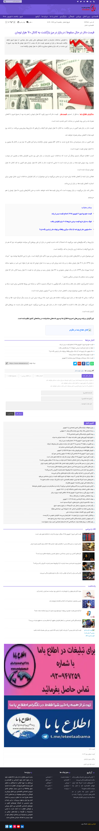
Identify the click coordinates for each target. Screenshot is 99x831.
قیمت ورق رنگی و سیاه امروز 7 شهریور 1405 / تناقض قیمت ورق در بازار (72, 492)
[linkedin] (91, 1)
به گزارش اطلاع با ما (87, 114)
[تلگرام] (78, 1)
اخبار (86, 25)
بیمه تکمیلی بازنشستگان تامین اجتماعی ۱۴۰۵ (80, 434)
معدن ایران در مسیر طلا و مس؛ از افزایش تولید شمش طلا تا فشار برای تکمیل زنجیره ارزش (67, 463)
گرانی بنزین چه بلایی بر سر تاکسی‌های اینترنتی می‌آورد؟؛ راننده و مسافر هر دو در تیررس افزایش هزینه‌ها (62, 486)
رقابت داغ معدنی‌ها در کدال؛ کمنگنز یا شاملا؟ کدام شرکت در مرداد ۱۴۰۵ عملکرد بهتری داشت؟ (66, 460)
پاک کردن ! (10, 414)
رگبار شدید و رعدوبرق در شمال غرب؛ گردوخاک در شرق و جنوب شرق (73, 505)
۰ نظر (30, 22)
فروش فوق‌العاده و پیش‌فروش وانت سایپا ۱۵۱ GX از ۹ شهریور (75, 450)
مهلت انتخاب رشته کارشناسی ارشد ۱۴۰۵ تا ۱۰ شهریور (78, 499)
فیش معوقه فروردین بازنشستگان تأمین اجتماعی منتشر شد (76, 447)
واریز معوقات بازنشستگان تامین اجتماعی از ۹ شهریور (78, 428)
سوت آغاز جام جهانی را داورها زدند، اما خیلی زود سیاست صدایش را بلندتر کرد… (58, 591)
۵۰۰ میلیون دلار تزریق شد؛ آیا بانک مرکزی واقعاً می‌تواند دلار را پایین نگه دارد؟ (65, 229)
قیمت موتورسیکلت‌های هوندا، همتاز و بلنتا (81, 354)
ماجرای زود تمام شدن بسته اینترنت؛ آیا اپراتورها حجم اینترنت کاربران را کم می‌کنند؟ (69, 470)
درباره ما (45, 16)
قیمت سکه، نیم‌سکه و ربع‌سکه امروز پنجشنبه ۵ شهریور (77, 358)
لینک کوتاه (32, 363)
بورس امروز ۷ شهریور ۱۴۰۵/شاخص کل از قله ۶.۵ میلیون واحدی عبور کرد (72, 453)
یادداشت (92, 586)
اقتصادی (91, 25)
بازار (82, 371)
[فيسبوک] (83, 363)
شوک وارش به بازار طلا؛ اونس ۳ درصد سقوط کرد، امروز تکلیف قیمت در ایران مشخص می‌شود (66, 476)
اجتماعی (48, 777)
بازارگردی (63, 16)
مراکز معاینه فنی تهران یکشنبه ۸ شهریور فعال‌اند (79, 483)
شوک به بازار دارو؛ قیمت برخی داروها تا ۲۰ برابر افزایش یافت (71, 221)
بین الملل (86, 16)
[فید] (94, 1)
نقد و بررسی (90, 529)
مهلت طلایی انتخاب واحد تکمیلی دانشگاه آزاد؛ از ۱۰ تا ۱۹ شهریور (75, 489)
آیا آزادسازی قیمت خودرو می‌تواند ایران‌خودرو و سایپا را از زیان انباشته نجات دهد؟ (57, 611)
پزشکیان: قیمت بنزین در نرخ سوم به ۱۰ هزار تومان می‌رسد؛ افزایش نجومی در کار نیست (68, 515)
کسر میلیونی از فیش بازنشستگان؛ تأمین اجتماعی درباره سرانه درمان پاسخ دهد (70, 518)
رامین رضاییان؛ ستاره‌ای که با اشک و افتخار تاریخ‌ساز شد (65, 601)
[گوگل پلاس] (79, 363)
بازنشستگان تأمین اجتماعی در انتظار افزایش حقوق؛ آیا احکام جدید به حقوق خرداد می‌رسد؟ (55, 620)
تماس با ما (54, 16)
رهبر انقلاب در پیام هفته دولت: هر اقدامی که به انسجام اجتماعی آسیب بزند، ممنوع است (67, 522)
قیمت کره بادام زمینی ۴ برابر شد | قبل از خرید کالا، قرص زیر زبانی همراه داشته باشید (57, 630)
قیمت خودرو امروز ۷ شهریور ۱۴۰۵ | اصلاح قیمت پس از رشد (72, 213)
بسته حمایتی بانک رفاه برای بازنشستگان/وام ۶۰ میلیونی (76, 431)
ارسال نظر (19, 414)
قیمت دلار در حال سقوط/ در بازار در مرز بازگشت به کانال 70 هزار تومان (54, 32)
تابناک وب (84, 824)
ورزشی (78, 16)
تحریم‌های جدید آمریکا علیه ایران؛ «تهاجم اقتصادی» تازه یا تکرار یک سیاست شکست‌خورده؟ (66, 479)
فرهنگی (71, 16)
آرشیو (37, 16)
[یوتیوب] (87, 1)
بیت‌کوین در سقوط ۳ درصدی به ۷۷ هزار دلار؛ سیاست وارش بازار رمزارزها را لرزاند (70, 444)
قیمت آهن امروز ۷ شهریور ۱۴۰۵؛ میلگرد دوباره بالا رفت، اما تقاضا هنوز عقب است (70, 457)
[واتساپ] (92, 363)
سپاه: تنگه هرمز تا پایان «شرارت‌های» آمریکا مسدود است (76, 502)
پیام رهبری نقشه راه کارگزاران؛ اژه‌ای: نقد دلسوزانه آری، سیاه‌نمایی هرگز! (72, 509)
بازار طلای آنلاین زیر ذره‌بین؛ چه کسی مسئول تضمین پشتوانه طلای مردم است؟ (70, 466)
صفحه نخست (65, 777)
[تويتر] (81, 1)
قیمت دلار (63, 114)
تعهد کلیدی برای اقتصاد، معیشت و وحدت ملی (79, 512)
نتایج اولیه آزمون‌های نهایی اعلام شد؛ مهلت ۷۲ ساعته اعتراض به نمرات (72, 437)
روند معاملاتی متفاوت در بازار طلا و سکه (81, 496)
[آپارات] (84, 1)
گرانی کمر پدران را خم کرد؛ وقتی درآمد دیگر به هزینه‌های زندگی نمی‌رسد (72, 473)
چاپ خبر (22, 22)
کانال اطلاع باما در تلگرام (78, 330)
